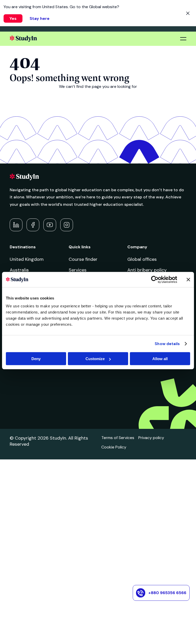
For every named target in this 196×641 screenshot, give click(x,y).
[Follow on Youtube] (49, 225)
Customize (95, 359)
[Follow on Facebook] (33, 225)
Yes (13, 18)
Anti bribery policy (147, 270)
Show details (167, 343)
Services (78, 270)
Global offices (142, 259)
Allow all (160, 359)
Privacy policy (151, 437)
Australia (19, 270)
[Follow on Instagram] (66, 225)
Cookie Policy (113, 447)
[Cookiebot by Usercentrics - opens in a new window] (154, 279)
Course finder (83, 259)
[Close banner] (188, 279)
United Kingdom (27, 259)
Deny (36, 359)
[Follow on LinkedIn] (16, 225)
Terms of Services (117, 437)
